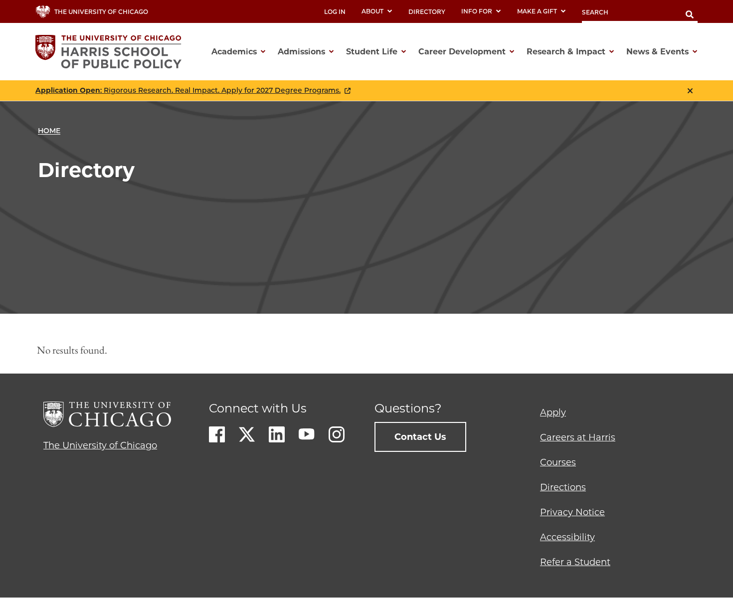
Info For (476, 11)
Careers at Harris (577, 437)
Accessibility (567, 537)
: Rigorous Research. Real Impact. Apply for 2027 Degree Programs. (188, 90)
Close (690, 91)
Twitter (247, 434)
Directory (426, 11)
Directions (563, 487)
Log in (335, 11)
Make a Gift (537, 11)
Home (49, 130)
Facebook (217, 434)
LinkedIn (277, 434)
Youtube (307, 434)
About (372, 11)
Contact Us (420, 436)
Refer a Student (575, 562)
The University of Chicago (100, 445)
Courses (558, 462)
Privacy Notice (572, 512)
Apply (553, 412)
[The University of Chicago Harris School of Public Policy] (111, 51)
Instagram (337, 434)
